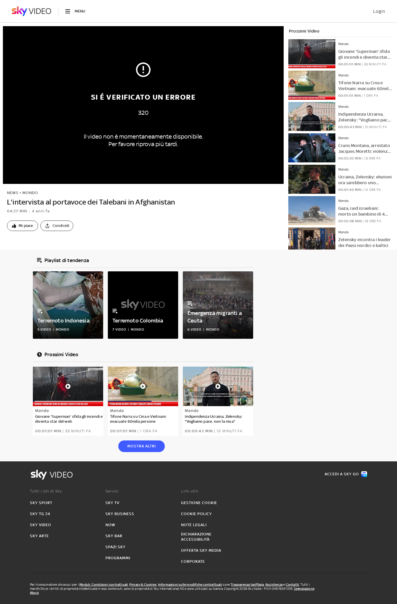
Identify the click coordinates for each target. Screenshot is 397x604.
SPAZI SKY (115, 547)
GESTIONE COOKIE (199, 503)
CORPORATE (193, 561)
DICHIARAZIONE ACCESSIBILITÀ (196, 537)
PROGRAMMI (117, 558)
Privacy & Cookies (143, 585)
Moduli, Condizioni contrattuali (103, 585)
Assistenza (273, 585)
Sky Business (119, 514)
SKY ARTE (39, 536)
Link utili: (190, 491)
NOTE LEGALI (194, 525)
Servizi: (112, 491)
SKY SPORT (41, 503)
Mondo (30, 193)
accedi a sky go (342, 474)
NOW (110, 525)
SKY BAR (113, 536)
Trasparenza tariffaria (247, 585)
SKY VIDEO (40, 525)
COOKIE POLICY (196, 514)
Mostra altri (141, 446)
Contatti (292, 585)
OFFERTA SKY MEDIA (201, 550)
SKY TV (112, 503)
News (13, 193)
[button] (22, 226)
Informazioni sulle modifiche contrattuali (190, 585)
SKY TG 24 (40, 514)
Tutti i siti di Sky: (46, 491)
